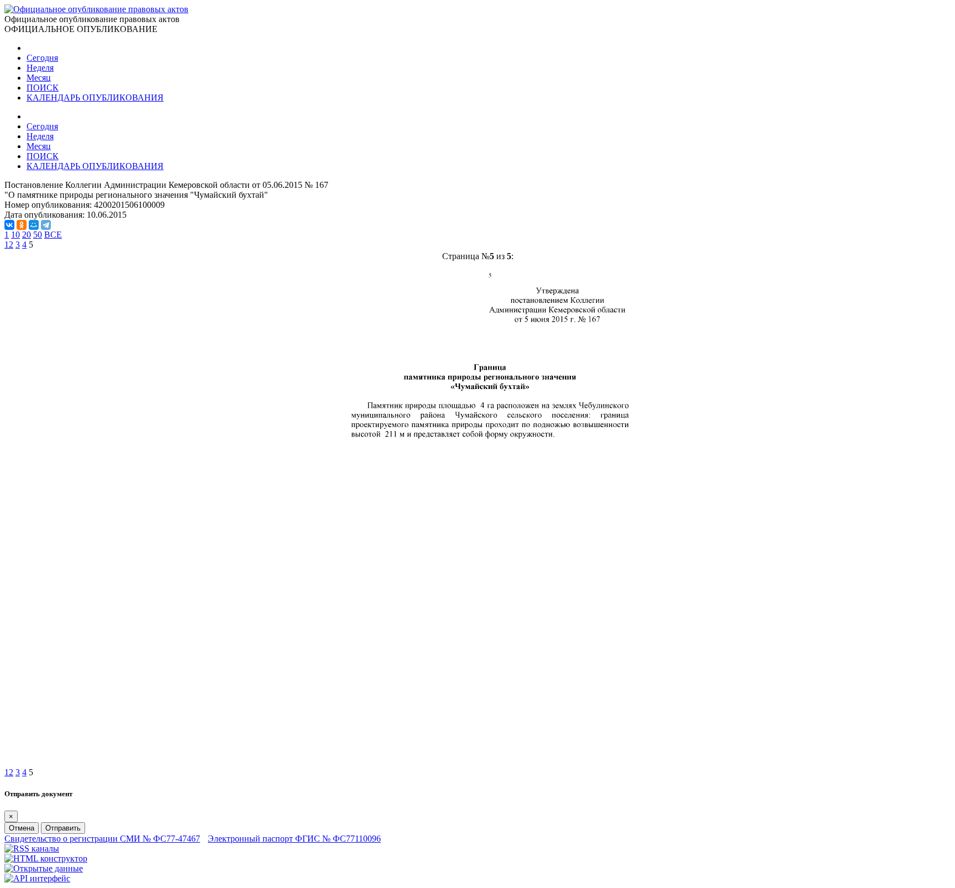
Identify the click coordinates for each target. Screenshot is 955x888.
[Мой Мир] (34, 225)
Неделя (40, 67)
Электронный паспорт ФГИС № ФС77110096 (294, 838)
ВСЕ (53, 234)
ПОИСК (43, 87)
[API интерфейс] (37, 878)
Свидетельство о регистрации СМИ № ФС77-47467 (102, 838)
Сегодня (42, 57)
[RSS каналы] (31, 848)
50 (37, 234)
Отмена (21, 828)
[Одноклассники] (22, 225)
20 (26, 234)
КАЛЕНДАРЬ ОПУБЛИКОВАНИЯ (95, 97)
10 (15, 234)
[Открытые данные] (43, 868)
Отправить (63, 828)
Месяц (39, 77)
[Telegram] (46, 225)
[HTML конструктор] (45, 858)
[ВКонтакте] (9, 225)
